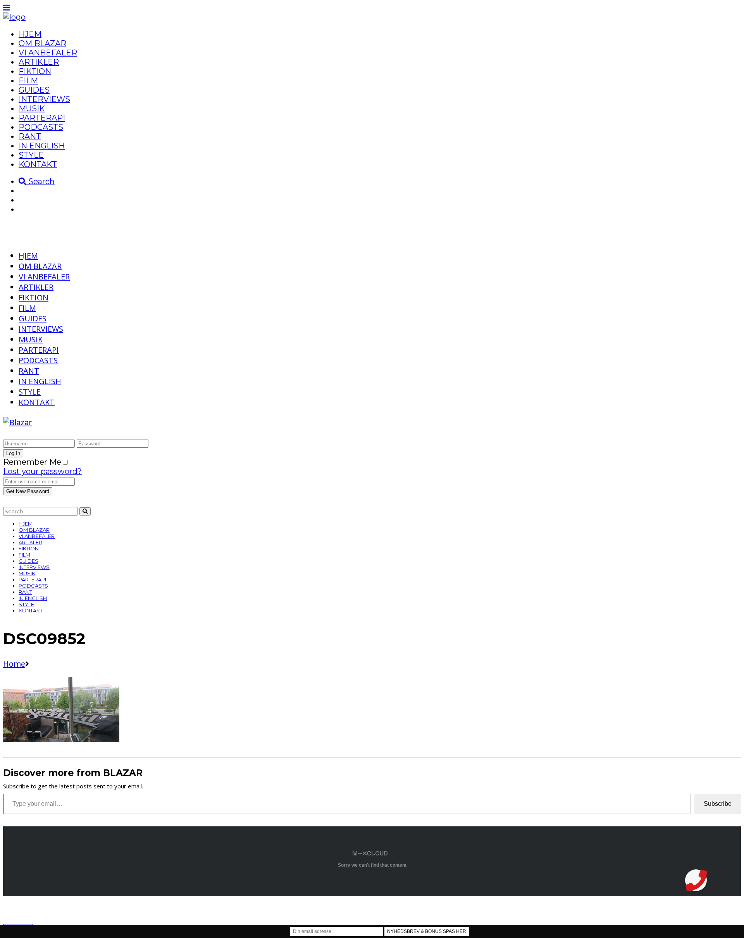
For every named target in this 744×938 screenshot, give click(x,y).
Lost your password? (42, 471)
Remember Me (32, 462)
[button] (696, 880)
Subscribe (718, 803)
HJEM (30, 34)
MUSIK (32, 108)
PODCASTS (41, 127)
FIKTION (35, 71)
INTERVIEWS (44, 99)
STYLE (31, 155)
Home (14, 664)
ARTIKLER (39, 62)
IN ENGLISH (42, 145)
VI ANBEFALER (48, 52)
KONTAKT (38, 164)
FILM (28, 80)
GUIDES (34, 90)
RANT (30, 136)
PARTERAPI (42, 117)
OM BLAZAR (42, 43)
